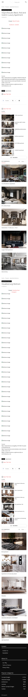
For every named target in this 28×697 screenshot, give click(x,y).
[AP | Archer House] (14, 195)
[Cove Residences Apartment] (14, 173)
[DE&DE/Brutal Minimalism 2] (8, 132)
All (19, 161)
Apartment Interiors (14, 7)
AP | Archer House (6, 205)
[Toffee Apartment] (8, 118)
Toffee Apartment (19, 115)
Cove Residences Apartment (8, 183)
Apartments (8, 90)
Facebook (11, 24)
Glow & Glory (5, 271)
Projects (7, 7)
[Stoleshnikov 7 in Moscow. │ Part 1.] (14, 217)
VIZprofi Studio (15, 21)
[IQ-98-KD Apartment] (8, 153)
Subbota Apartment (19, 136)
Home (3, 7)
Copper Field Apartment (7, 249)
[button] (6, 94)
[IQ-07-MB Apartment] (8, 146)
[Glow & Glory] (14, 261)
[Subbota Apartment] (8, 139)
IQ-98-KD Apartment (19, 150)
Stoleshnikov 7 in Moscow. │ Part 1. (10, 227)
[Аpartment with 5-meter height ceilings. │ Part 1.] (8, 125)
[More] (19, 100)
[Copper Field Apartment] (14, 239)
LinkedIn (17, 24)
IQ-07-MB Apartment (19, 143)
